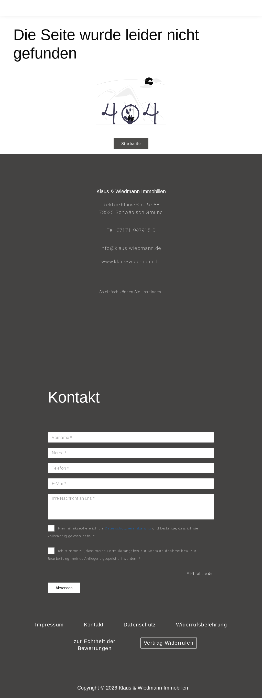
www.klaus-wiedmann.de (131, 261)
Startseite (131, 143)
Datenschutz (140, 624)
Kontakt (94, 624)
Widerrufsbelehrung (201, 624)
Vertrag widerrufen (168, 643)
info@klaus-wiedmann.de (131, 248)
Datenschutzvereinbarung (128, 528)
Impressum (49, 624)
